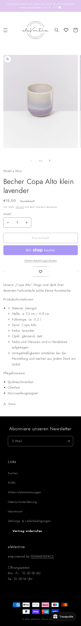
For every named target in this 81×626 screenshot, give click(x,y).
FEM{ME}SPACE (42, 556)
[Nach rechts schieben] (49, 160)
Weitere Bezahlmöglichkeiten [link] (40, 260)
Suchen (13, 473)
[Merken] (40, 271)
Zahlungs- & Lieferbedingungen (29, 521)
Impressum (15, 511)
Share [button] (12, 404)
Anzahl (7, 214)
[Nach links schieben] (31, 160)
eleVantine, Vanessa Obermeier (44, 619)
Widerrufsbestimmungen (24, 492)
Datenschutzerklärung (22, 502)
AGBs (12, 482)
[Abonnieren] (68, 441)
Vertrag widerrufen (27, 531)
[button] (5, 30)
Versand (20, 206)
